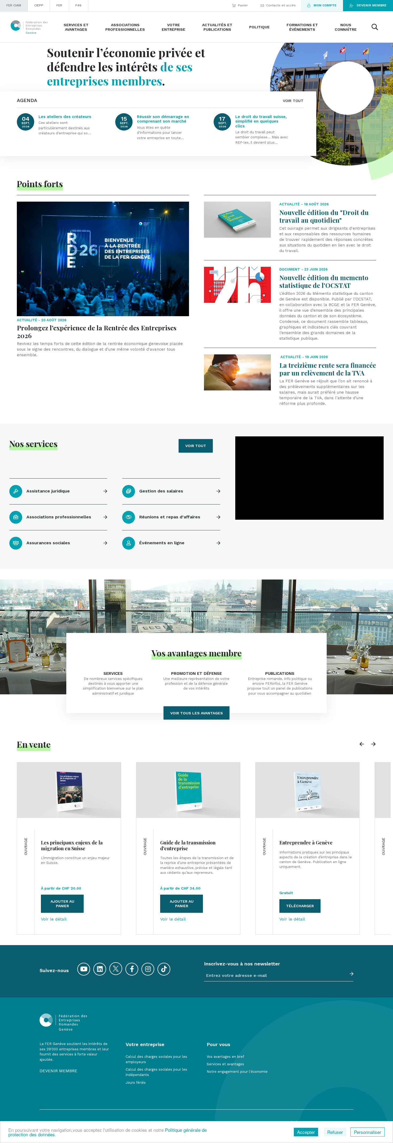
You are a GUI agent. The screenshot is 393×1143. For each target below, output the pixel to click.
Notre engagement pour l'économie (237, 1072)
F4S (78, 5)
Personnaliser (367, 1132)
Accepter (306, 1132)
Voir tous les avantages (196, 713)
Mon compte (325, 5)
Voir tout (195, 446)
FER (59, 5)
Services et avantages (225, 1064)
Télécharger (300, 906)
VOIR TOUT (293, 101)
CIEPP (38, 5)
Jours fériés (136, 1083)
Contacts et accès (281, 5)
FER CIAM (13, 5)
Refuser (335, 1132)
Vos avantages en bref (225, 1057)
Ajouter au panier (62, 903)
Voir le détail (54, 919)
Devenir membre (372, 5)
